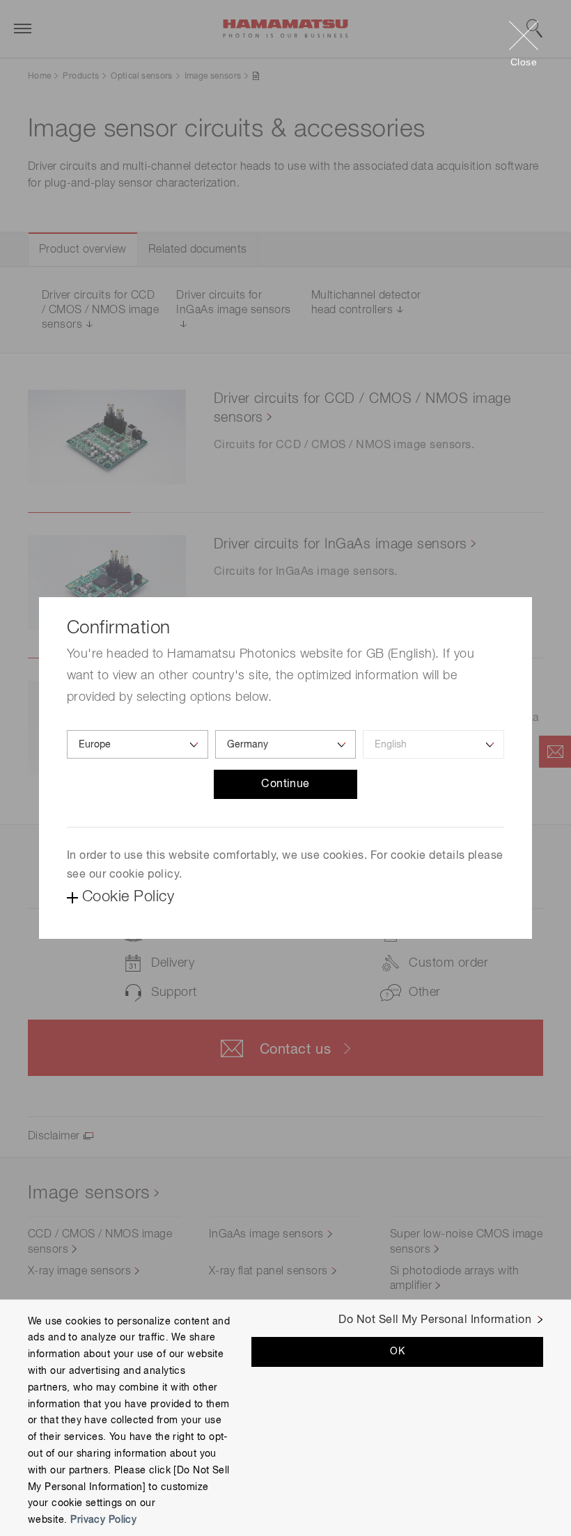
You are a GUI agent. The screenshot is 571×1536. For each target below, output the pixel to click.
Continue (285, 784)
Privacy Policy (103, 1520)
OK (397, 1351)
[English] (433, 744)
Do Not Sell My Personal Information (434, 1320)
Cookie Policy (128, 897)
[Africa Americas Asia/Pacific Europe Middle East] (137, 744)
